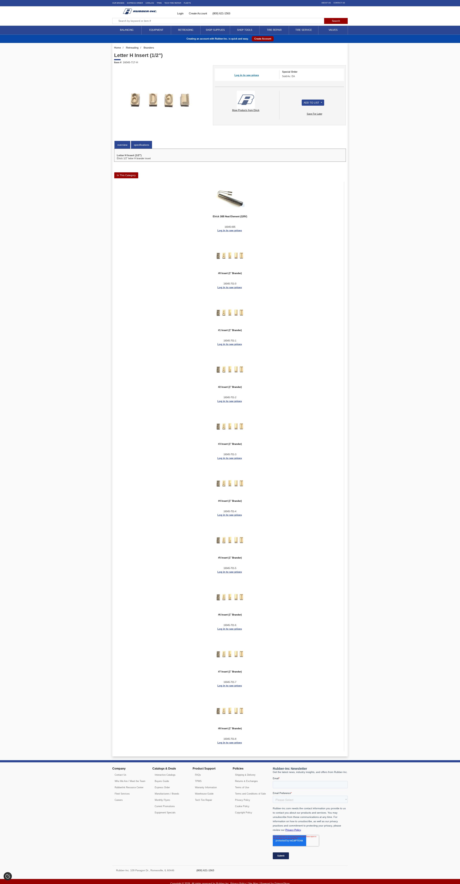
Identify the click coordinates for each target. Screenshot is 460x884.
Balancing (127, 30)
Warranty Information (206, 787)
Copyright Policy (243, 812)
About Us (326, 3)
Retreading (185, 30)
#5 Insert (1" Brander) (230, 558)
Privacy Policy (242, 800)
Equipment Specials (165, 812)
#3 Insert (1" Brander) (230, 444)
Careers (119, 800)
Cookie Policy (242, 806)
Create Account (197, 13)
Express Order (135, 3)
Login (179, 13)
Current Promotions (165, 806)
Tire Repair (274, 30)
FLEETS (187, 3)
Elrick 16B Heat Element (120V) (230, 216)
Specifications (141, 144)
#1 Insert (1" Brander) (230, 330)
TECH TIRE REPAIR (172, 3)
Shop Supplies (215, 30)
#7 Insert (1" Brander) (230, 672)
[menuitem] (127, 30)
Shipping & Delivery (245, 774)
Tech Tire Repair (203, 800)
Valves (333, 30)
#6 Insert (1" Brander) (230, 615)
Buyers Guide (162, 781)
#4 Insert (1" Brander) (230, 501)
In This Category (126, 175)
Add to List (312, 102)
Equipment (156, 30)
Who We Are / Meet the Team (130, 781)
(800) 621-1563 (221, 13)
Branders (149, 47)
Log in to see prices (246, 75)
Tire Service (303, 30)
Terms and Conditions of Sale (250, 793)
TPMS (159, 3)
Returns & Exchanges (246, 781)
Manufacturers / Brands (167, 793)
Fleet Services (122, 793)
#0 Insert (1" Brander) (230, 273)
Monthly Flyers (162, 800)
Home (117, 47)
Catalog (150, 3)
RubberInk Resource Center (129, 787)
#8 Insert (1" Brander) (230, 728)
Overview (122, 144)
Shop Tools (244, 30)
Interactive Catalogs (165, 774)
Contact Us (339, 3)
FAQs (198, 774)
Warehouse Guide (204, 793)
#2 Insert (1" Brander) (230, 387)
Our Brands (118, 3)
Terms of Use (242, 787)
